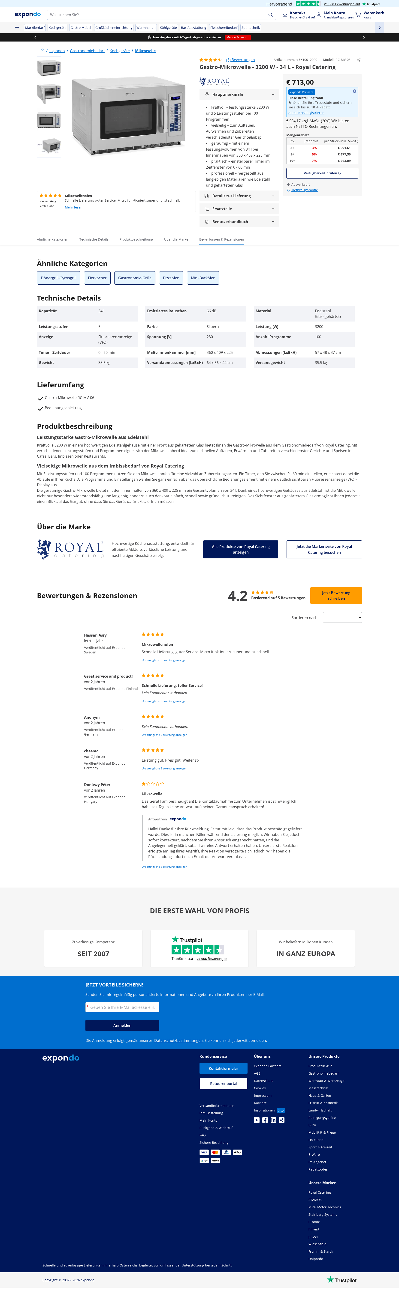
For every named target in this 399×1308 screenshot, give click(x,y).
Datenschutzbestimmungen (178, 1040)
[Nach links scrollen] (35, 37)
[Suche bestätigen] (270, 15)
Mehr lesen (73, 207)
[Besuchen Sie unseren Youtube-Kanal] (257, 1121)
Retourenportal (223, 1083)
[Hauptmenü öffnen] (16, 27)
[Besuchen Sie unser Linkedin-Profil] (273, 1121)
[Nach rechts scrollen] (364, 37)
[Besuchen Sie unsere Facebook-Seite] (265, 1121)
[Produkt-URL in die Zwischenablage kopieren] (358, 59)
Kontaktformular (223, 1068)
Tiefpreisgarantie (304, 190)
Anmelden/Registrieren (306, 112)
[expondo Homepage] (42, 50)
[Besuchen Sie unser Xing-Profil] (281, 1121)
